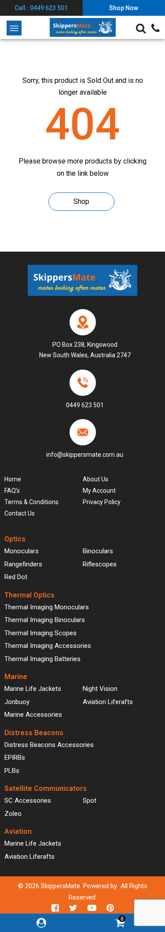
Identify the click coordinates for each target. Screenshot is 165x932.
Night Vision (100, 689)
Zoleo (13, 814)
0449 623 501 (85, 405)
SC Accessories (27, 800)
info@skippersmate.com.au (84, 454)
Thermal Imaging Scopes (40, 633)
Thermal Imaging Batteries (42, 659)
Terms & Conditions (31, 501)
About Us (95, 479)
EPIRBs (14, 757)
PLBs (11, 771)
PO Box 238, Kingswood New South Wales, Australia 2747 (85, 350)
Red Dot (15, 577)
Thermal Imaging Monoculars (46, 607)
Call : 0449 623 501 (41, 7)
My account (99, 490)
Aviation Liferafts (108, 702)
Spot (89, 800)
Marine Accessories (33, 715)
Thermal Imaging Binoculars (44, 620)
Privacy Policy (102, 501)
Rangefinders (23, 564)
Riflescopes (100, 564)
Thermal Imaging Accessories (47, 646)
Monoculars (21, 551)
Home (12, 479)
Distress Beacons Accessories (49, 745)
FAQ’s (12, 490)
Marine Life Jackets (32, 689)
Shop (81, 201)
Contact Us (19, 513)
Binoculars (98, 551)
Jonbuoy (16, 702)
